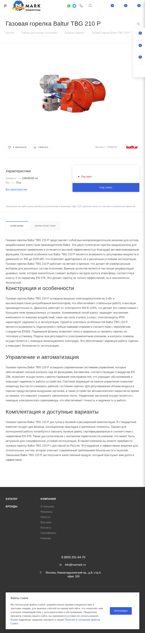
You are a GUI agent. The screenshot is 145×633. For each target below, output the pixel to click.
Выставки (46, 522)
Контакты (46, 527)
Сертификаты (48, 532)
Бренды (12, 506)
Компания (48, 499)
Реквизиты (46, 511)
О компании (47, 506)
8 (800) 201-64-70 (73, 557)
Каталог (12, 499)
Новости (45, 517)
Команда (46, 538)
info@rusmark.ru (75, 564)
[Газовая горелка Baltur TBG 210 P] (72, 92)
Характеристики (45, 226)
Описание (16, 226)
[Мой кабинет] (99, 6)
